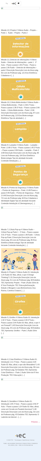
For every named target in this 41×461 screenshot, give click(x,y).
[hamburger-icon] (18, 3)
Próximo (35, 422)
